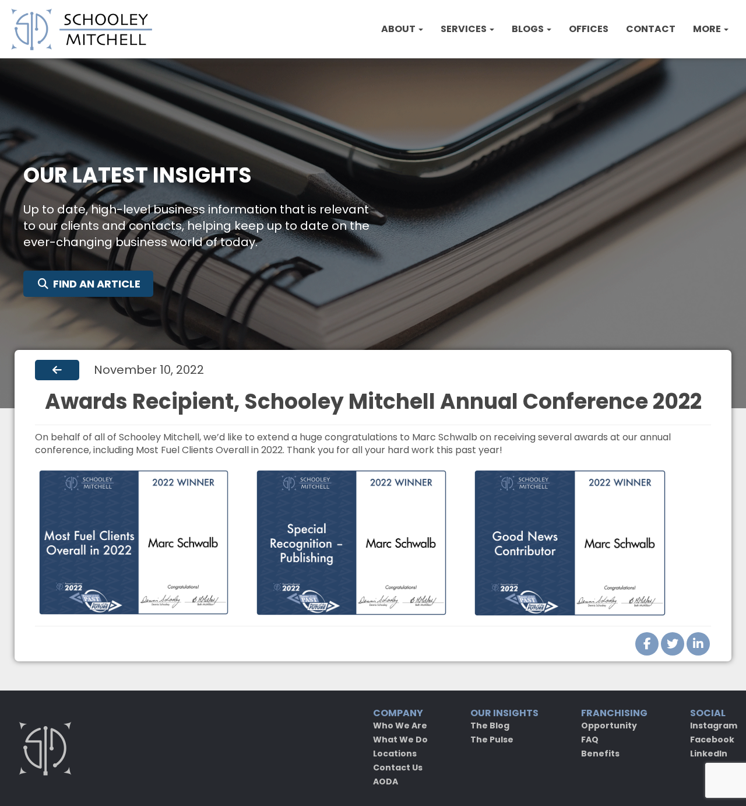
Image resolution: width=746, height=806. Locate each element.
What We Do (400, 739)
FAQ (590, 739)
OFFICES (588, 29)
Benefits (600, 753)
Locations (395, 753)
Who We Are (400, 725)
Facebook (712, 739)
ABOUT (399, 29)
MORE (708, 29)
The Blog (489, 725)
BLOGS (529, 29)
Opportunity (609, 725)
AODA (385, 781)
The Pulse (491, 739)
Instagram (713, 725)
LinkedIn (708, 753)
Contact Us (398, 767)
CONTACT (650, 29)
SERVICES (464, 29)
